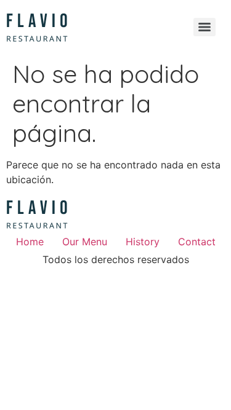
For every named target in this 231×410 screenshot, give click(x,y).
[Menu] (204, 27)
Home (30, 241)
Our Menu (84, 241)
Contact (197, 241)
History (143, 241)
